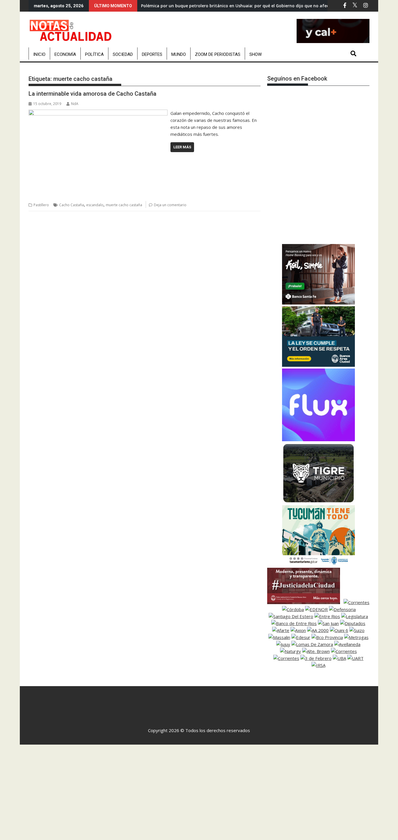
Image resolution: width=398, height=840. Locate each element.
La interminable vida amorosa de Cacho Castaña (92, 93)
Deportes (152, 54)
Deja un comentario (170, 204)
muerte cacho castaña (124, 204)
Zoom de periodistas (217, 54)
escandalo (94, 204)
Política (94, 54)
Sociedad (123, 54)
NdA (74, 103)
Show (255, 54)
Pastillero (41, 204)
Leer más (182, 147)
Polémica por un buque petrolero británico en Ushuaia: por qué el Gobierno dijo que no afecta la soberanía (250, 5)
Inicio (39, 54)
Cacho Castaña (71, 204)
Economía (65, 54)
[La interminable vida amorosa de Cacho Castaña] (98, 113)
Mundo (178, 54)
